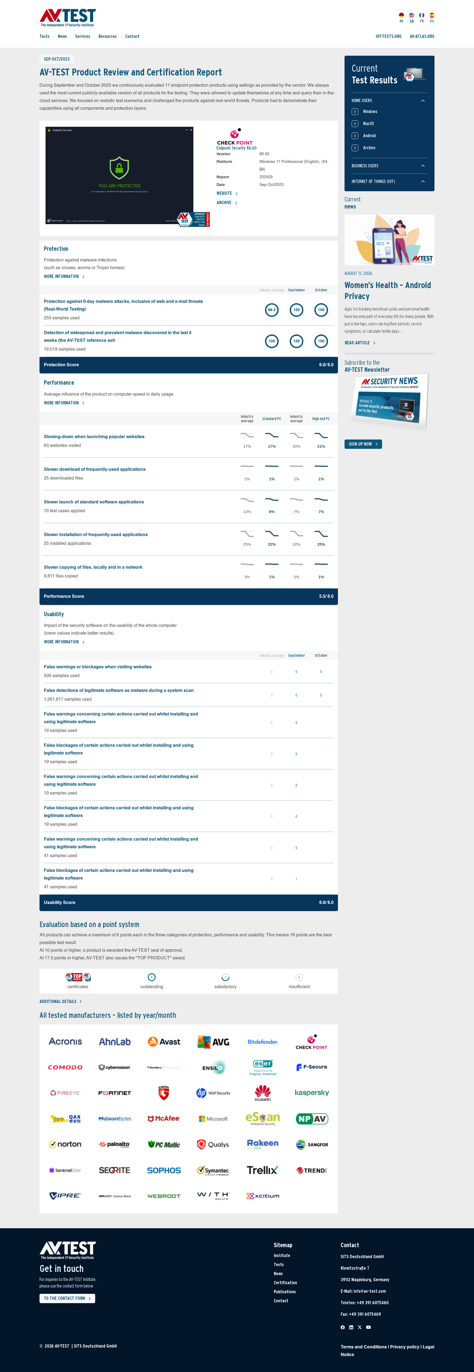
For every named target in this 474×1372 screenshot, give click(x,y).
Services (82, 36)
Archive (224, 202)
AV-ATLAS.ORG (422, 36)
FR (422, 21)
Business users (365, 165)
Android (369, 135)
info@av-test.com (370, 1291)
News (62, 36)
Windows (370, 111)
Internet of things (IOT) (373, 181)
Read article (357, 342)
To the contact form (64, 1298)
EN (412, 21)
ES (432, 21)
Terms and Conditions (364, 1347)
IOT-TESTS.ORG (389, 36)
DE (402, 21)
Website (224, 193)
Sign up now (360, 444)
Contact (132, 36)
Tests (45, 36)
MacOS (368, 123)
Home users (362, 100)
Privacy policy (404, 1347)
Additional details (58, 1001)
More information (61, 276)
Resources (107, 36)
